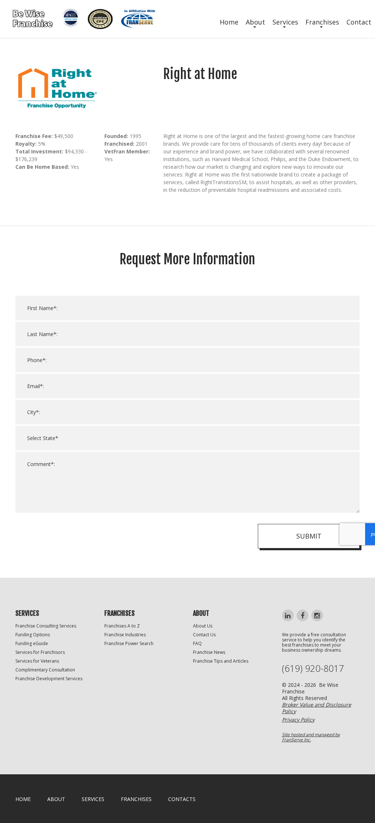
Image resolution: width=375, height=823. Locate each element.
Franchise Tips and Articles (220, 661)
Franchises (322, 22)
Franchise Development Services (48, 678)
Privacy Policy (298, 719)
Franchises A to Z (122, 626)
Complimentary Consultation (45, 670)
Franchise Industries (125, 635)
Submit (309, 536)
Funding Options (32, 635)
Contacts (182, 799)
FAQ (197, 643)
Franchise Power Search (128, 643)
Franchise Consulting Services (45, 626)
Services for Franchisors (40, 652)
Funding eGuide (31, 643)
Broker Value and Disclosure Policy (316, 708)
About (255, 22)
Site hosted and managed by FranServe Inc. (311, 737)
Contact (358, 22)
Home (229, 22)
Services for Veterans (37, 661)
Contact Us (204, 635)
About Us (202, 626)
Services (285, 22)
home (23, 799)
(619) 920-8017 (313, 668)
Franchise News (209, 652)
